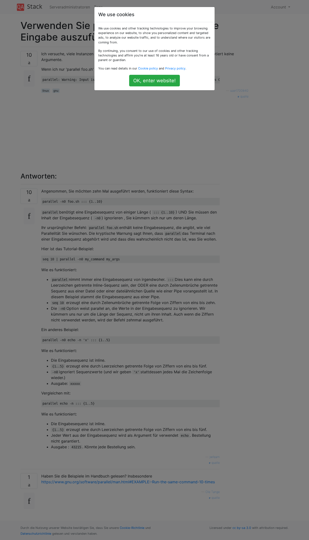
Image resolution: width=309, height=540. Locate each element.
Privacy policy (175, 68)
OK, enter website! (154, 80)
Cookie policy (148, 68)
